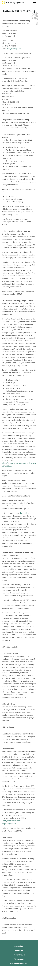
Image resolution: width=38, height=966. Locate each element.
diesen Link (24, 513)
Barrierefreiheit (19, 955)
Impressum (19, 950)
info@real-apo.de (14, 48)
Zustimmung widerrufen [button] (19, 963)
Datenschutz (19, 946)
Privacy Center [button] (19, 959)
